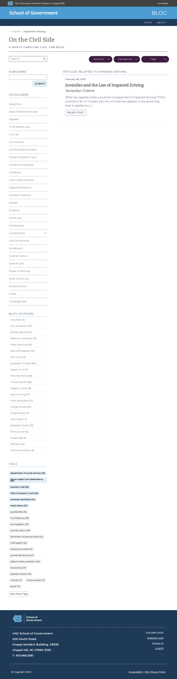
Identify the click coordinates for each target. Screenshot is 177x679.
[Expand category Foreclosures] (45, 225)
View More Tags (19, 594)
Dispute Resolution (20, 187)
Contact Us (158, 643)
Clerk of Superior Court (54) (24, 493)
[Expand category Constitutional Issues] (45, 165)
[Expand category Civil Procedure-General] (45, 149)
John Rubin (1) (18, 419)
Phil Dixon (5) (18, 357)
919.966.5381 (24, 655)
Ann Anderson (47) (21, 326)
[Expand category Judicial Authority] (45, 241)
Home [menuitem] (148, 22)
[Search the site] (43, 59)
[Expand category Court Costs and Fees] (45, 180)
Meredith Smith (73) (21, 425)
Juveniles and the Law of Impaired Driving (104, 85)
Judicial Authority (19, 240)
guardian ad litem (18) (20, 574)
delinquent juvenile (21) (21, 549)
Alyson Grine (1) (19, 369)
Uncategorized (17, 301)
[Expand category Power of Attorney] (45, 271)
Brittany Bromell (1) (21, 332)
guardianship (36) (18, 512)
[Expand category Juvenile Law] (45, 263)
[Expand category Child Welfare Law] (45, 127)
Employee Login (155, 638)
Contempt (15, 172)
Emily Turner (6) (19, 431)
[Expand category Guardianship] (45, 233)
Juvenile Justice (18, 256)
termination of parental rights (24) (26, 537)
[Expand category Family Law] (45, 218)
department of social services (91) (27, 473)
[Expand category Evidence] (45, 210)
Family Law (15, 218)
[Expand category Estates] (45, 203)
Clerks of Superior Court (23, 157)
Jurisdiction (16, 248)
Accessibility (163, 3)
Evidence (14, 210)
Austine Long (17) (20, 394)
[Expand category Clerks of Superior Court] (45, 157)
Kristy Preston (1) (19, 413)
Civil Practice (16, 142)
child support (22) (18, 543)
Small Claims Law (19, 278)
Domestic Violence (20, 195)
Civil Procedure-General (23, 149)
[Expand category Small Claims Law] (45, 279)
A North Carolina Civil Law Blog (36, 47)
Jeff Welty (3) (17, 444)
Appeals (13, 119)
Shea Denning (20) (21, 344)
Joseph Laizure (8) (20, 388)
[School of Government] (27, 618)
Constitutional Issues (21, 165)
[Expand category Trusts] (45, 294)
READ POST (75, 112)
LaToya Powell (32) (20, 407)
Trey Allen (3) (17, 320)
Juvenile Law (16, 263)
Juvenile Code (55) (19, 487)
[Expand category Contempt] (45, 172)
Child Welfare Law (19, 127)
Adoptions (15, 104)
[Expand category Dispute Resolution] (45, 187)
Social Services (17, 286)
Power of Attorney (19, 271)
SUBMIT (40, 83)
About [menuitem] (161, 22)
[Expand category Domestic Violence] (45, 195)
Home (16, 31)
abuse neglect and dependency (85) (26, 480)
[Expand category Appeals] (45, 119)
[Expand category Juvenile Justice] (45, 256)
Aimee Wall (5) (18, 438)
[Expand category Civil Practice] (45, 142)
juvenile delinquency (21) (22, 555)
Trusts (12, 294)
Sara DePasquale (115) (22, 351)
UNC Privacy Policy (155, 672)
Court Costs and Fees (21, 180)
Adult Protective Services (23, 111)
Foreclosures (16, 225)
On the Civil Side (32, 39)
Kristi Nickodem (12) (21, 400)
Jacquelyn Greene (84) (23, 363)
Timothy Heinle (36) (21, 376)
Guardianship (17, 233)
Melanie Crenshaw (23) (23, 338)
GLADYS (159, 648)
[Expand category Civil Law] (45, 134)
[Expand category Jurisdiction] (45, 248)
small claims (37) (18, 505)
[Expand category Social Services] (45, 286)
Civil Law (14, 134)
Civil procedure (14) (36, 580)
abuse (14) (15, 586)
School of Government (33, 13)
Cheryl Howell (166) (21, 382)
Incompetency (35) (19, 518)
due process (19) (18, 568)
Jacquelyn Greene (79, 91)
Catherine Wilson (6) (22, 450)
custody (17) (16, 580)
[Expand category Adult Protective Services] (45, 112)
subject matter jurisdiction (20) (25, 561)
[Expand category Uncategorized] (45, 301)
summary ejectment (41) (22, 499)
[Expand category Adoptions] (45, 104)
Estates (13, 202)
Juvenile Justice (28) (20, 530)
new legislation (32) (19, 524)
